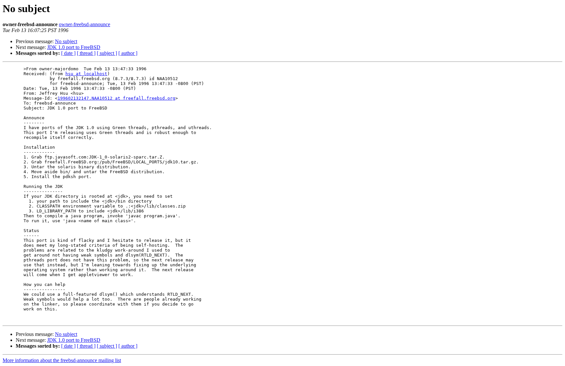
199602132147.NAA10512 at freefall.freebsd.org (116, 98)
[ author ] (127, 53)
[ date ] (68, 53)
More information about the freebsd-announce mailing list (62, 360)
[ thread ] (86, 53)
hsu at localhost (86, 73)
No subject (66, 41)
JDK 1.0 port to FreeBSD (73, 47)
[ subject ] (107, 53)
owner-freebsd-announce (84, 24)
